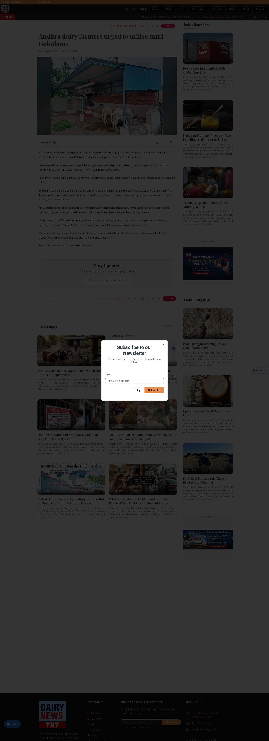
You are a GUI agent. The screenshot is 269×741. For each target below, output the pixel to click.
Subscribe (154, 390)
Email (108, 374)
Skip (138, 390)
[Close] (164, 344)
